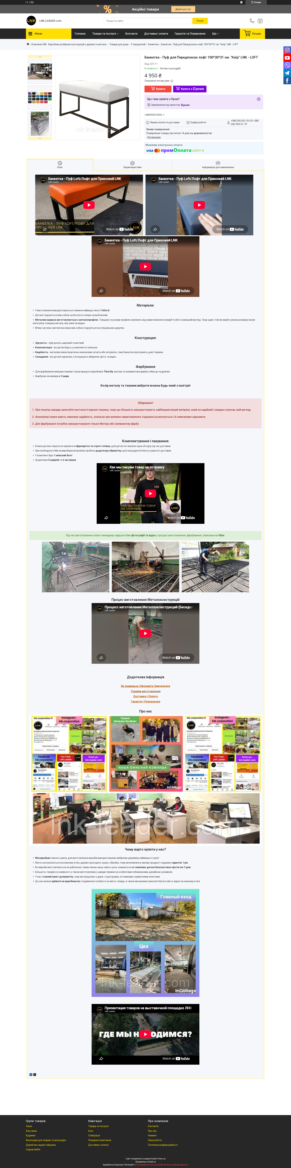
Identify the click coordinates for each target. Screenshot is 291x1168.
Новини (152, 1135)
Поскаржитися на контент (148, 1165)
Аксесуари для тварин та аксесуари (46, 1140)
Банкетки (153, 44)
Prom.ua (162, 1159)
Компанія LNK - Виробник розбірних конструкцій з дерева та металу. (69, 44)
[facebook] (30, 1075)
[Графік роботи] (260, 21)
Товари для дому (118, 44)
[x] (34, 1075)
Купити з (186, 89)
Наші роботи (155, 1140)
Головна (80, 33)
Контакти (131, 33)
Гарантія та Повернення (190, 33)
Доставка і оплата (156, 33)
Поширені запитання (99, 1140)
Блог (90, 1131)
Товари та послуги (104, 33)
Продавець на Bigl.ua (145, 1162)
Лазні (29, 1126)
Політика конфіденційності (163, 1145)
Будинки (30, 1135)
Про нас (152, 1131)
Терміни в (137, 691)
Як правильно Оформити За (139, 686)
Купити (160, 89)
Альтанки (31, 1131)
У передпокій (138, 44)
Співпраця (94, 1135)
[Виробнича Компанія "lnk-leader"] (31, 21)
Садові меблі (33, 1149)
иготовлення (151, 691)
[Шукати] (200, 21)
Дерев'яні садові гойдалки (41, 1145)
